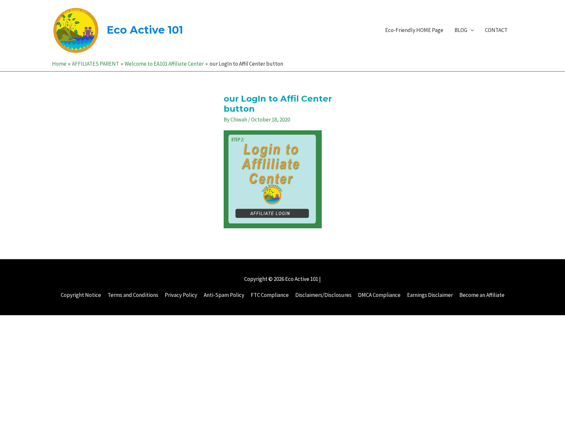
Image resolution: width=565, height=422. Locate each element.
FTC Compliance (270, 295)
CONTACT (496, 30)
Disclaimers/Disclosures (323, 295)
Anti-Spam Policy (224, 295)
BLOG (460, 30)
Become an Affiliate (482, 295)
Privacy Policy (181, 295)
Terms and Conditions (133, 295)
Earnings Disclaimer (430, 295)
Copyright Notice (81, 295)
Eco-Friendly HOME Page (414, 30)
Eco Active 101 (145, 30)
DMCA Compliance (379, 295)
